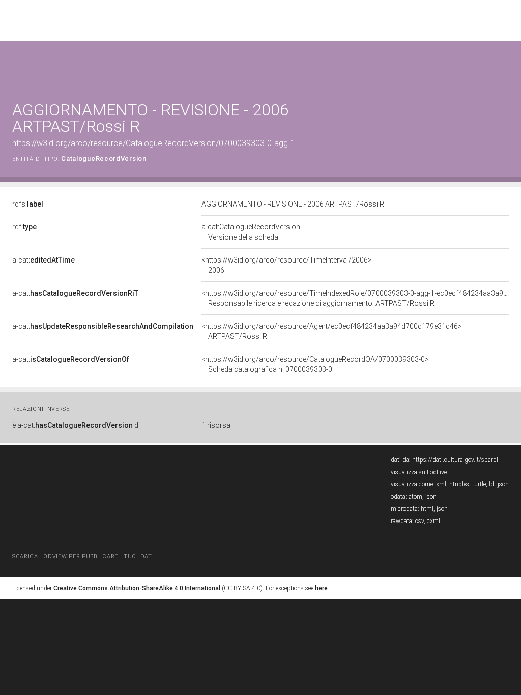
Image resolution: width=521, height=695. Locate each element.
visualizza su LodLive (419, 472)
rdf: (24, 227)
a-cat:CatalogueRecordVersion (250, 232)
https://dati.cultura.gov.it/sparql (455, 460)
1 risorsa (215, 425)
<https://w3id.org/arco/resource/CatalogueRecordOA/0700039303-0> (315, 364)
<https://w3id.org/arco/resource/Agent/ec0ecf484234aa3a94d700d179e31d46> (331, 331)
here (321, 588)
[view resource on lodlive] (504, 66)
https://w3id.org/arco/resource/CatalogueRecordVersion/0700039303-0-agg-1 (153, 143)
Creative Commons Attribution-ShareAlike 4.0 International (136, 588)
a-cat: (43, 260)
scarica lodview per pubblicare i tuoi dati (83, 556)
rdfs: (27, 204)
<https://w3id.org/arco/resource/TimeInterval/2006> (286, 265)
